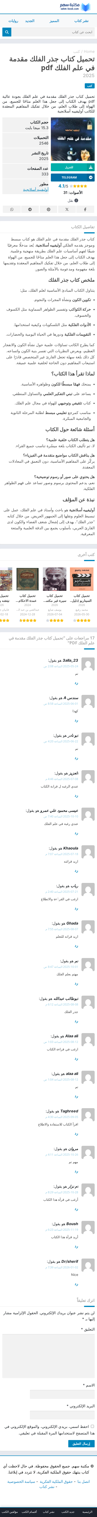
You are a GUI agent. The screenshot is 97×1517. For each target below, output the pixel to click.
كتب (76, 51)
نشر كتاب (81, 21)
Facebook (85, 209)
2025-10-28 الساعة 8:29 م (61, 1192)
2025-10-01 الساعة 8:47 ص (61, 967)
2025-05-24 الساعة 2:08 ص (61, 666)
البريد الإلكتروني (81, 1406)
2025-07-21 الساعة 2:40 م (61, 892)
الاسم (89, 1385)
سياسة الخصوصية (21, 1481)
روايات (13, 21)
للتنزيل (69, 167)
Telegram (30, 209)
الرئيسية (87, 1512)
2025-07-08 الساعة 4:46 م (61, 779)
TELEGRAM (69, 177)
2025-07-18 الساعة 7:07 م (61, 854)
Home (89, 51)
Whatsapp (12, 209)
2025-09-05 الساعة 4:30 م (61, 1117)
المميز (54, 21)
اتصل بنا (83, 1481)
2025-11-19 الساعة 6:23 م (61, 1230)
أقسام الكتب (29, 1512)
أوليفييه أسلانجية (35, 189)
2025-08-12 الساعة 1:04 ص (61, 1079)
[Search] (6, 32)
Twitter (67, 209)
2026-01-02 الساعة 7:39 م (61, 1267)
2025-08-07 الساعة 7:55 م (61, 929)
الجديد (29, 21)
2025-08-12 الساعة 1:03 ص (61, 1042)
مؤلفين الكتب (10, 1512)
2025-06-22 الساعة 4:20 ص (61, 741)
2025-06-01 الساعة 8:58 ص (61, 704)
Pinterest (48, 209)
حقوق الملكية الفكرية (56, 1481)
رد (76, 682)
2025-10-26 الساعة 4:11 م (61, 1155)
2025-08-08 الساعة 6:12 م (61, 1004)
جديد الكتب (67, 1512)
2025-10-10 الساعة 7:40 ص (61, 816)
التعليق (88, 1329)
